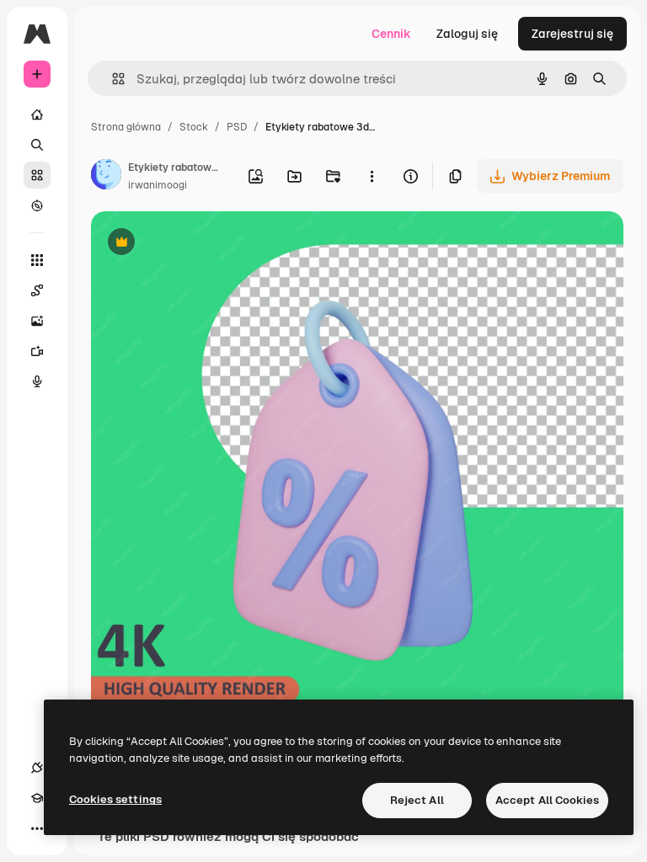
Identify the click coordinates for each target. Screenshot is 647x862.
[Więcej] (37, 828)
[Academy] (37, 798)
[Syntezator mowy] (37, 381)
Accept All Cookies (547, 800)
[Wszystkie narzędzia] (37, 260)
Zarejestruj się (572, 33)
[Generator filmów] (37, 351)
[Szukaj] (37, 144)
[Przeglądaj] (37, 205)
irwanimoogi (157, 185)
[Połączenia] (37, 767)
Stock (193, 127)
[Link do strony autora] (106, 176)
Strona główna (126, 127)
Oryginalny (207, 244)
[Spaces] (37, 290)
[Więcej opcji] (371, 176)
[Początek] (37, 114)
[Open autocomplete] (111, 78)
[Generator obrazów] (37, 320)
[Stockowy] (37, 175)
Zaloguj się (467, 33)
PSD (237, 127)
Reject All (417, 800)
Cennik (391, 33)
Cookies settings (115, 799)
